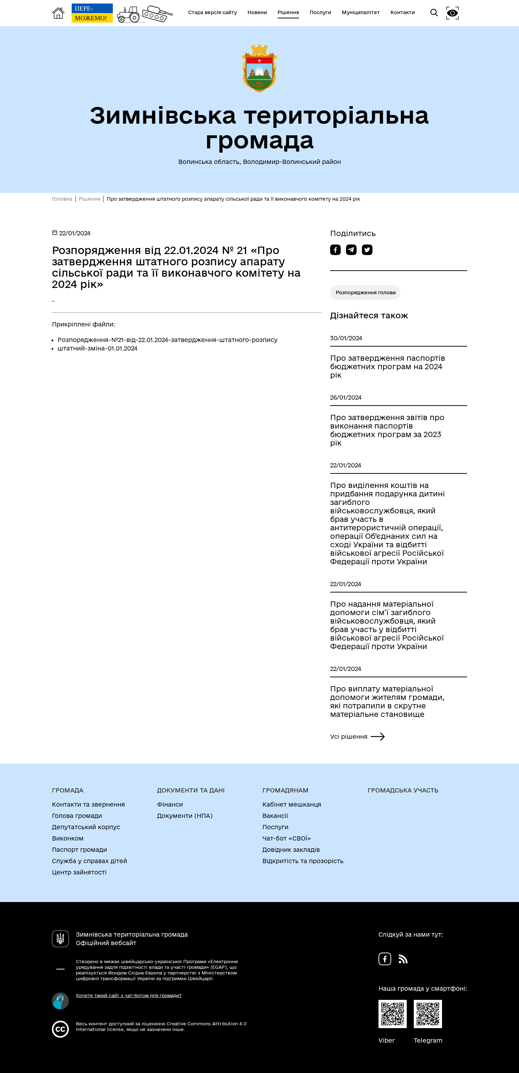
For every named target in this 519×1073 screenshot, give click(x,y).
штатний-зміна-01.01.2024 (97, 348)
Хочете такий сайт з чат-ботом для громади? (128, 995)
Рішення (89, 199)
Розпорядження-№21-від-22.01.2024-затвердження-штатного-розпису (168, 339)
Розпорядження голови (366, 292)
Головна (62, 199)
